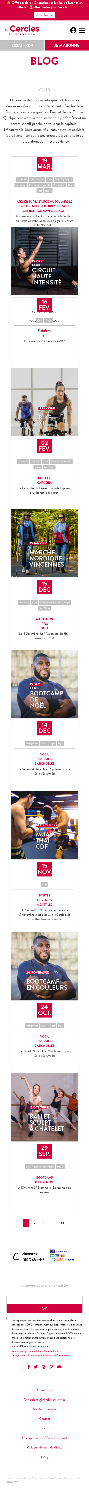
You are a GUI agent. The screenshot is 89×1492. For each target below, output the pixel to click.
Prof (40, 191)
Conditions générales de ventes (44, 1399)
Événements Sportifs (39, 185)
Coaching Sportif (63, 179)
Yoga (60, 743)
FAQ (44, 1457)
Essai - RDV (22, 45)
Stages (48, 191)
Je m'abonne (66, 45)
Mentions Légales (44, 1409)
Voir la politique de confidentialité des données (36, 1351)
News (70, 185)
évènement (21, 185)
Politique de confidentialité (44, 1447)
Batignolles (32, 743)
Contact (44, 1418)
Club (49, 179)
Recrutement (44, 1390)
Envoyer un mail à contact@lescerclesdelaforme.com (40, 1355)
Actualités (22, 179)
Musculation (59, 185)
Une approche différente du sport (44, 1437)
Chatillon (35, 461)
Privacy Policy (61, 1478)
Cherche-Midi (37, 179)
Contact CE (45, 1428)
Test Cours (49, 467)
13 (62, 1223)
